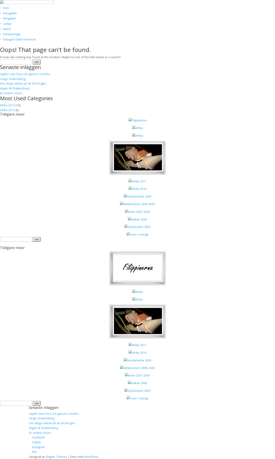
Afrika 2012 (7, 105)
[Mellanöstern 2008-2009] (137, 204)
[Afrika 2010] (138, 189)
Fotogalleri (10, 13)
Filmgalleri (9, 18)
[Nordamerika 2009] (137, 196)
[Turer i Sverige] (138, 234)
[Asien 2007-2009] (137, 212)
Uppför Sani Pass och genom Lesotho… (26, 74)
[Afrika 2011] (138, 181)
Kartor (7, 29)
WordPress (91, 457)
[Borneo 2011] (137, 174)
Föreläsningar (12, 34)
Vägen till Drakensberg (14, 88)
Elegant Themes (56, 457)
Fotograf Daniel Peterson (19, 39)
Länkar (7, 24)
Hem (6, 8)
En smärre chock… (12, 93)
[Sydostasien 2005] (137, 227)
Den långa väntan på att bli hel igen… (24, 83)
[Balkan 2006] (137, 219)
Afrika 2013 (7, 110)
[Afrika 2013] (138, 120)
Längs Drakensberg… (14, 79)
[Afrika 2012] (137, 135)
